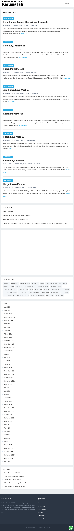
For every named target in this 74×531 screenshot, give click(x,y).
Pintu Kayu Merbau (34, 292)
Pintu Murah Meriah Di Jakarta (13, 473)
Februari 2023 (8, 364)
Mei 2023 (7, 361)
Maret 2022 (7, 398)
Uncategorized (8, 18)
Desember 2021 (9, 408)
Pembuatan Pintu (23, 289)
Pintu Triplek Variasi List (37, 295)
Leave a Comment (31, 25)
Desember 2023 (9, 341)
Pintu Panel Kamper (8, 295)
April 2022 (7, 394)
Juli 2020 (7, 462)
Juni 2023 (7, 357)
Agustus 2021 (8, 421)
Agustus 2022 (8, 384)
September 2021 (9, 418)
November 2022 (9, 374)
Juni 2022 (7, 388)
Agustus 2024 (8, 320)
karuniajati (7, 25)
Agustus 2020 (8, 458)
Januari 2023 (8, 367)
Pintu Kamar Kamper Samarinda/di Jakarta (25, 22)
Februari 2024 (8, 334)
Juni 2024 (7, 327)
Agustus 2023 (8, 351)
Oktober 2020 (8, 451)
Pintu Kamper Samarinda (10, 292)
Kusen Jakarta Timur (51, 283)
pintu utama (49, 295)
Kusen (42, 283)
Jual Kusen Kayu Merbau (16, 90)
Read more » (24, 34)
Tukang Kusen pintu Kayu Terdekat (15, 483)
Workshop (40, 512)
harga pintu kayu (25, 283)
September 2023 (9, 347)
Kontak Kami (41, 506)
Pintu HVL (46, 289)
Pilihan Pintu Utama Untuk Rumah (14, 486)
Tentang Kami (42, 509)
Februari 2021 (8, 441)
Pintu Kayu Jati (23, 292)
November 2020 (9, 448)
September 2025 (9, 317)
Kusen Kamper (63, 283)
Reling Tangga (59, 295)
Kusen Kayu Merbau (13, 137)
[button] (66, 3)
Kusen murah (19, 286)
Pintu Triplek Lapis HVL (22, 295)
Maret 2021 (7, 438)
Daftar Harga (8, 42)
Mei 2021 (7, 431)
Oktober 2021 (8, 415)
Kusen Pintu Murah (13, 113)
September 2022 (9, 381)
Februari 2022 (8, 401)
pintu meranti (45, 292)
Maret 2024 (7, 330)
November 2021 (9, 411)
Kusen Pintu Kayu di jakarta (12, 479)
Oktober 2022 (8, 378)
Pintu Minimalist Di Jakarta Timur (14, 476)
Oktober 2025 (8, 314)
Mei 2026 (7, 307)
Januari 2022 (8, 404)
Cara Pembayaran (43, 519)
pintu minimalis (55, 292)
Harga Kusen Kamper (14, 184)
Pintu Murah (64, 292)
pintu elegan (38, 289)
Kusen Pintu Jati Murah (42, 286)
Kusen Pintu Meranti (13, 69)
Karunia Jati (7, 49)
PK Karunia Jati (32, 527)
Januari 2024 (8, 337)
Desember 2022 (9, 371)
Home (39, 503)
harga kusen (14, 283)
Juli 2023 (7, 354)
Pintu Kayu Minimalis (14, 45)
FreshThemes (46, 527)
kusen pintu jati (29, 286)
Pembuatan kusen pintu (9, 289)
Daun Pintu (6, 283)
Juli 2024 (7, 324)
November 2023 (9, 344)
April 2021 (7, 435)
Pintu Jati (66, 289)
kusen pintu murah (56, 286)
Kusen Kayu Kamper (13, 160)
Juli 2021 (7, 425)
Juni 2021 (7, 428)
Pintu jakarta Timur (56, 289)
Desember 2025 (9, 310)
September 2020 (9, 455)
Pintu (31, 289)
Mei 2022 (7, 391)
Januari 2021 (8, 445)
